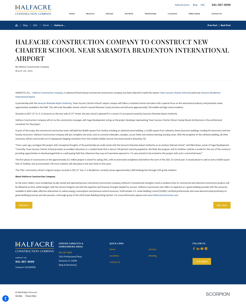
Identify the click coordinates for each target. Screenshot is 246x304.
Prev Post (24, 205)
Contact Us (115, 262)
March (46, 25)
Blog (195, 4)
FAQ (202, 4)
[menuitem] (77, 13)
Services (152, 249)
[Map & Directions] (68, 264)
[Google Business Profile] (206, 248)
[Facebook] (194, 248)
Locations (114, 255)
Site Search (201, 261)
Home (112, 249)
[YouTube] (202, 248)
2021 (35, 25)
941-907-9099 (221, 5)
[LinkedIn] (198, 248)
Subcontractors (182, 4)
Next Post (222, 205)
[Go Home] (17, 25)
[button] (5, 298)
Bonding (153, 255)
